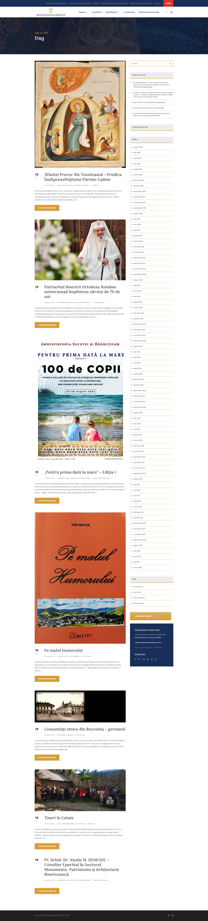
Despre (82, 12)
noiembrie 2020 (139, 529)
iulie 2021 (136, 484)
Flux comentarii (139, 598)
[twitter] (152, 659)
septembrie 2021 (139, 473)
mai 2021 (136, 496)
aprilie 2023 (137, 368)
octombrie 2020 (139, 534)
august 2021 (137, 479)
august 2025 (138, 213)
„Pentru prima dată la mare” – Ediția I (80, 472)
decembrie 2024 (139, 258)
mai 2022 (136, 429)
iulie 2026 (136, 153)
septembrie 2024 (139, 274)
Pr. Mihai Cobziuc (65, 735)
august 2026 (138, 147)
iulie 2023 (136, 352)
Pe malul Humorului (63, 650)
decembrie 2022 (139, 390)
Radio (168, 3)
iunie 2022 (137, 424)
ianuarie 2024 (138, 319)
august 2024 (138, 280)
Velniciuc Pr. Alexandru (68, 656)
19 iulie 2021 (49, 185)
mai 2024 (136, 296)
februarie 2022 (138, 446)
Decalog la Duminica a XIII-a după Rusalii (148, 108)
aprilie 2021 (137, 501)
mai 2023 (136, 363)
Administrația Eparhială (149, 12)
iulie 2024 (136, 285)
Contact (157, 3)
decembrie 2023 (139, 324)
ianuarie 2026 (138, 186)
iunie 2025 (137, 225)
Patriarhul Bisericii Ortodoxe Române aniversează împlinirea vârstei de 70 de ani (82, 292)
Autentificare (138, 587)
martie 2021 (137, 507)
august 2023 (138, 346)
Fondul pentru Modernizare (56, 3)
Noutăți (106, 478)
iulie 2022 (136, 418)
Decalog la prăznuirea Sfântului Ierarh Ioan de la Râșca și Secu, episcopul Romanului (151, 114)
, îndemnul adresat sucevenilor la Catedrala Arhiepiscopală (151, 85)
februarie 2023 (138, 379)
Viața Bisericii (111, 12)
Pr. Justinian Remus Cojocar (71, 824)
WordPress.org (138, 603)
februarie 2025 (138, 247)
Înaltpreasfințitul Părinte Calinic (73, 185)
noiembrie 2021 (139, 462)
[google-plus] (139, 659)
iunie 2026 (137, 158)
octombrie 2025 (139, 202)
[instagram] (156, 659)
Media (96, 3)
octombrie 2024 (139, 269)
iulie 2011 (136, 562)
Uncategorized (100, 880)
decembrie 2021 (139, 457)
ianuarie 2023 (138, 385)
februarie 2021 (138, 512)
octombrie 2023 (139, 335)
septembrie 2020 (139, 540)
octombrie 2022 (139, 402)
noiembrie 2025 (139, 197)
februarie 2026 (138, 180)
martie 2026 (137, 175)
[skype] (148, 659)
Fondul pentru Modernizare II (80, 3)
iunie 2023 (137, 357)
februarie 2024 (138, 313)
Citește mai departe (47, 208)
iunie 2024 (137, 291)
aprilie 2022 (137, 435)
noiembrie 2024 (139, 263)
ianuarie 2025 (138, 252)
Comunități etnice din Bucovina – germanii (84, 729)
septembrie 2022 (139, 407)
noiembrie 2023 (139, 330)
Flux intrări (137, 592)
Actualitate (97, 12)
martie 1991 (137, 567)
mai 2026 (136, 164)
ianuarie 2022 (138, 451)
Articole (98, 478)
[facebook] (135, 659)
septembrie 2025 (139, 208)
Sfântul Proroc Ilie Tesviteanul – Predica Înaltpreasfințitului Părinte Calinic (83, 177)
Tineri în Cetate (59, 818)
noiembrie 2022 (139, 396)
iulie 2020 (136, 551)
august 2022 (138, 413)
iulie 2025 (136, 219)
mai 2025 (136, 230)
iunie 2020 (137, 556)
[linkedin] (144, 659)
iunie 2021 (136, 490)
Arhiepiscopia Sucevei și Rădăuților (74, 303)
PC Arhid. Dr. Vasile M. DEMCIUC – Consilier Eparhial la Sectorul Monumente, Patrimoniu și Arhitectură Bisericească (81, 867)
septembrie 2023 (139, 341)
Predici (95, 185)
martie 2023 (137, 374)
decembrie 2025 (139, 191)
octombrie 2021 (139, 468)
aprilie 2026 (137, 169)
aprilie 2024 (137, 302)
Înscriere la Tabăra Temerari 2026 (114, 3)
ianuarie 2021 (138, 518)
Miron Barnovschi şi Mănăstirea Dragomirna (149, 102)
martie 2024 (138, 307)
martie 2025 (137, 241)
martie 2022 (137, 440)
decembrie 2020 (139, 523)
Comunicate (129, 12)
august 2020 (138, 545)
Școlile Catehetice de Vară (141, 3)
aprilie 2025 (137, 236)
